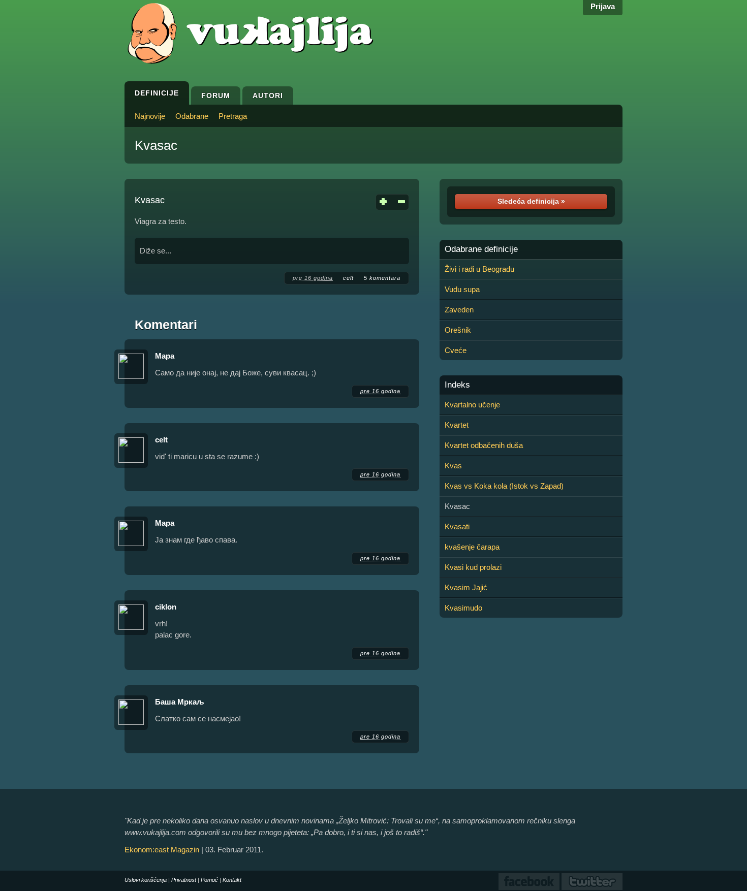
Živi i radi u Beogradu (479, 269)
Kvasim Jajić (466, 587)
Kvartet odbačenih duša (484, 445)
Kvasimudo (463, 607)
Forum (215, 95)
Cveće (455, 350)
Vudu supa (462, 289)
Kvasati (457, 526)
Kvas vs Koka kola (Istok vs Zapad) (504, 486)
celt (348, 278)
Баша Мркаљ (179, 701)
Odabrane (191, 116)
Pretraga (233, 116)
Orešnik (458, 330)
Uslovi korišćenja (145, 880)
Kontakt (232, 880)
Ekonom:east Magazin (161, 849)
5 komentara (382, 278)
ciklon (165, 606)
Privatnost (183, 880)
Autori (268, 95)
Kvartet (457, 425)
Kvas (453, 465)
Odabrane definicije (481, 249)
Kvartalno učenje (472, 404)
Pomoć (209, 880)
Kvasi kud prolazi (473, 567)
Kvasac (156, 145)
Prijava (602, 6)
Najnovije (150, 116)
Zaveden (459, 309)
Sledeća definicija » (531, 201)
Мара (164, 356)
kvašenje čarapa (472, 546)
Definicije (157, 93)
